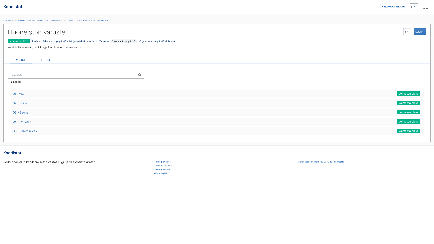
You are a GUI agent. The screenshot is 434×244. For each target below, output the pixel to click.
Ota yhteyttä (160, 173)
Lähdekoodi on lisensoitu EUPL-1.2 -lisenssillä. (321, 161)
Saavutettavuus (162, 169)
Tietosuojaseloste (163, 165)
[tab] (21, 60)
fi (406, 31)
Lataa (418, 31)
